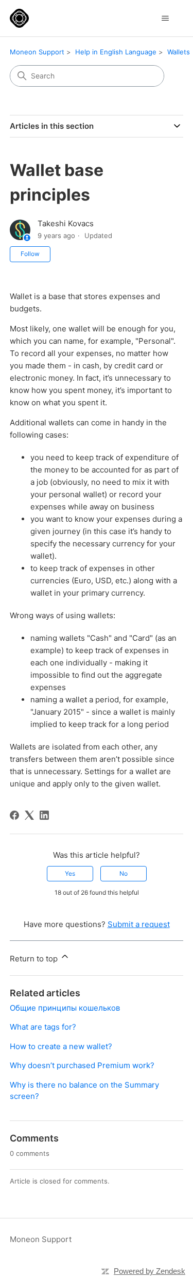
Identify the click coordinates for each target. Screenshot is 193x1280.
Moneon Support (37, 52)
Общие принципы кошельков (65, 1008)
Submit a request (139, 924)
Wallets (178, 52)
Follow (30, 254)
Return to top (35, 958)
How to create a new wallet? (61, 1046)
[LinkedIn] (44, 815)
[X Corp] (29, 815)
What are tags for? (43, 1027)
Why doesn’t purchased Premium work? (82, 1065)
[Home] (19, 18)
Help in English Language (115, 52)
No (123, 873)
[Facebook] (14, 815)
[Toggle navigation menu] (165, 18)
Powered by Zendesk (149, 1271)
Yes (70, 873)
